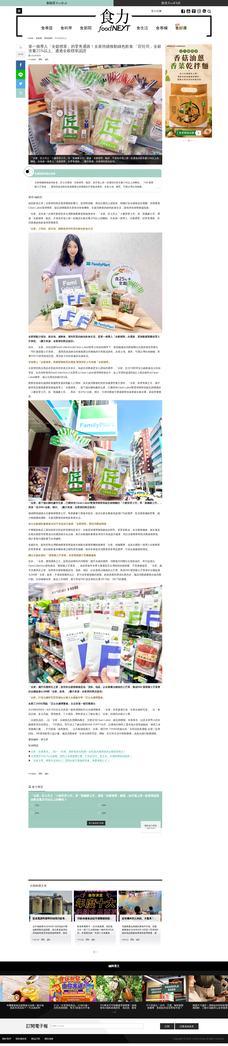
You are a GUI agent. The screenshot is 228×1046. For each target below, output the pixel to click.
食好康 (181, 28)
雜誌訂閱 (35, 1041)
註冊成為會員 (187, 1028)
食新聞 (86, 28)
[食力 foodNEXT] (114, 20)
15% (37, 805)
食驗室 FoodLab (56, 3)
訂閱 (167, 1028)
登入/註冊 (156, 10)
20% (104, 805)
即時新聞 (48, 38)
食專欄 (162, 28)
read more (151, 828)
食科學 (66, 28)
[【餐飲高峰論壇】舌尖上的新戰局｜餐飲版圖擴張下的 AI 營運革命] (188, 91)
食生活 (142, 28)
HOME (31, 38)
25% (37, 812)
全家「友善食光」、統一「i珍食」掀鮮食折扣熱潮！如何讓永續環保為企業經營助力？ (78, 751)
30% (104, 812)
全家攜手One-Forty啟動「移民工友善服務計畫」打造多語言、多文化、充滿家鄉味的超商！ (81, 756)
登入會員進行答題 (96, 823)
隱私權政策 (21, 1041)
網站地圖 (49, 1041)
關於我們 (6, 1041)
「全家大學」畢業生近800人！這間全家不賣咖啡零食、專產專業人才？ (70, 760)
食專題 (47, 28)
